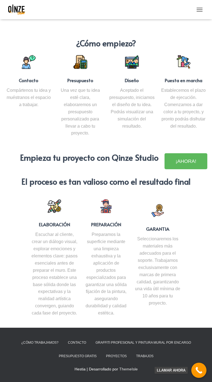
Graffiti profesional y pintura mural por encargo (143, 343)
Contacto (28, 80)
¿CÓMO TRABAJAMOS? (40, 343)
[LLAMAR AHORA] (198, 370)
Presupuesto (80, 80)
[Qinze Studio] (19, 10)
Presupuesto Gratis (78, 356)
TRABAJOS (144, 356)
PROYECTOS (116, 356)
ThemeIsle (128, 369)
